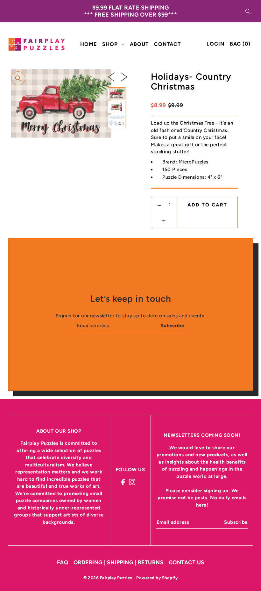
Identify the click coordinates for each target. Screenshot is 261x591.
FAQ (62, 562)
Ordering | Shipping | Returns (119, 562)
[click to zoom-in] (18, 78)
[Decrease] (159, 205)
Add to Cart (207, 205)
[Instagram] (132, 482)
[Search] (248, 11)
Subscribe (172, 325)
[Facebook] (123, 482)
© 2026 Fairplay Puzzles (108, 577)
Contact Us (186, 562)
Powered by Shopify (157, 577)
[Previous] (111, 76)
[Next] (123, 76)
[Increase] (164, 220)
